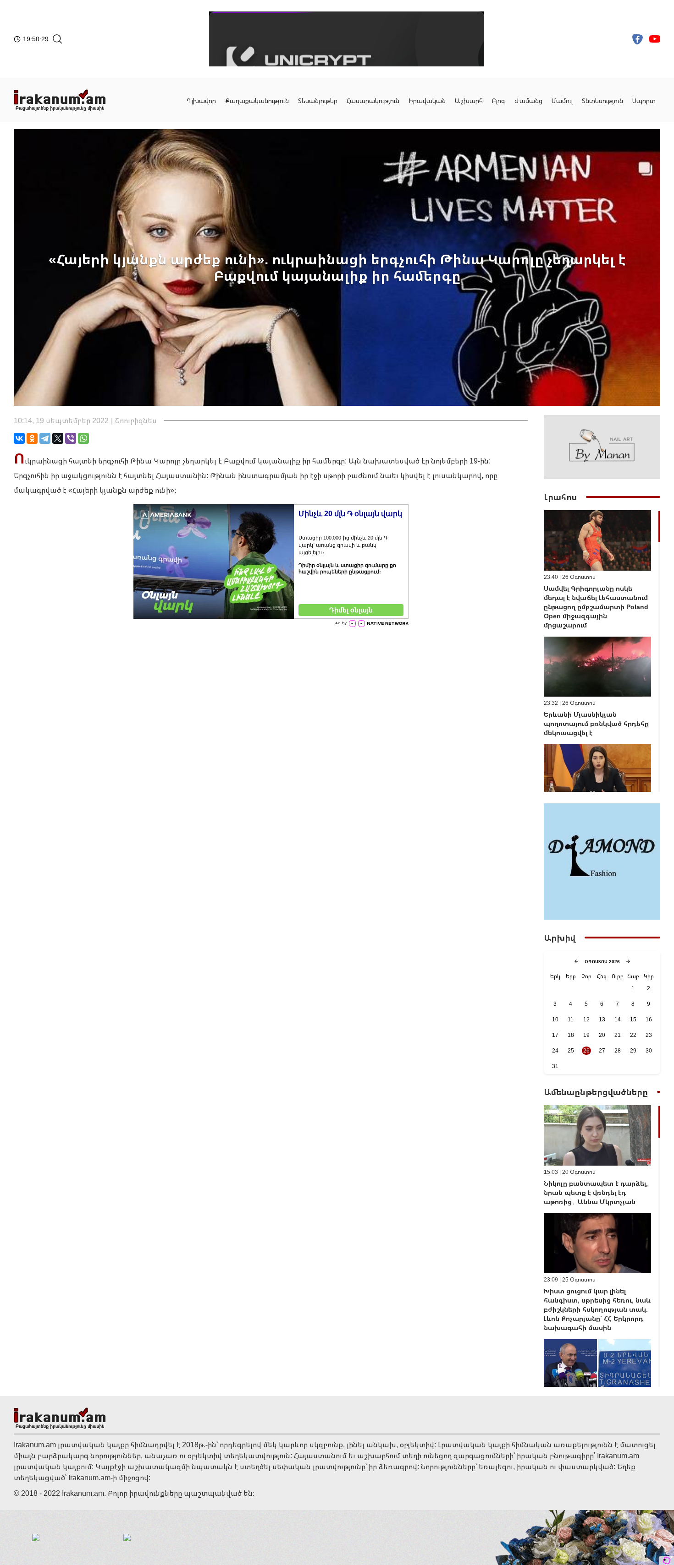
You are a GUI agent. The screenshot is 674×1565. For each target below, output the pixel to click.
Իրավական (427, 100)
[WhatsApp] (83, 438)
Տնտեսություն (602, 100)
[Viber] (70, 438)
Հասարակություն (373, 100)
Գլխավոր (201, 100)
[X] (57, 438)
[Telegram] (44, 438)
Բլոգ (498, 100)
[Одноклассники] (32, 438)
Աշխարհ (469, 100)
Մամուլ (562, 100)
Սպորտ (644, 100)
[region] (602, 651)
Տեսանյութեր (317, 100)
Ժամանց (528, 100)
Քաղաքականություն (257, 100)
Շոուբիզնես (136, 420)
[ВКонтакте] (19, 438)
